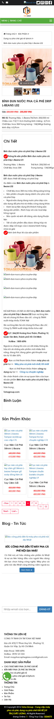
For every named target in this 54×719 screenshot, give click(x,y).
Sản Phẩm (9, 693)
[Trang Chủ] (27, 11)
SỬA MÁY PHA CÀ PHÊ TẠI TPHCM (19, 670)
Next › (6, 511)
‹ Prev (5, 503)
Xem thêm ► (30, 570)
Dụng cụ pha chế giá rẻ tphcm (19, 676)
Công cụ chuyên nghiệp (32, 372)
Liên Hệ (7, 700)
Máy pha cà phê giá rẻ (15, 673)
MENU (5, 21)
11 (40, 507)
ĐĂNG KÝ (44, 609)
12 (46, 507)
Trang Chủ (16, 21)
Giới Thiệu (9, 690)
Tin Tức (7, 697)
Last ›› (14, 511)
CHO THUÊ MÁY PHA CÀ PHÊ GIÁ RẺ (21, 667)
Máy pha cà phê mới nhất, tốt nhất (32, 364)
